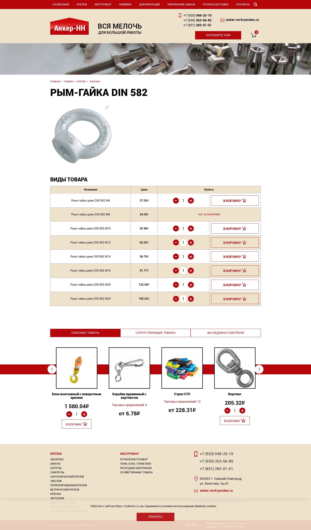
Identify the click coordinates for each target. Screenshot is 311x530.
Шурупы (56, 468)
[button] (81, 127)
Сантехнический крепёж (67, 476)
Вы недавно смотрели (225, 332)
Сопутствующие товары (155, 332)
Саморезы (57, 472)
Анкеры (55, 463)
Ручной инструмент (134, 459)
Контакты (243, 4)
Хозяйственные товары (136, 472)
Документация (149, 4)
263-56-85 (197, 20)
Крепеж (82, 4)
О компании (60, 4)
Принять (155, 516)
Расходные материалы (136, 468)
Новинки (125, 4)
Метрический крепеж (64, 489)
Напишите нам (218, 35)
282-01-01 (197, 25)
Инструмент (103, 4)
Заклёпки (57, 459)
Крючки (55, 494)
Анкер (69, 26)
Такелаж (56, 481)
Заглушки (57, 498)
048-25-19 (197, 15)
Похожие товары (85, 332)
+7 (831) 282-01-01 (216, 469)
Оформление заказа (181, 4)
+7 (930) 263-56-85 (216, 461)
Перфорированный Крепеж (68, 485)
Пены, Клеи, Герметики (135, 463)
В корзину (232, 201)
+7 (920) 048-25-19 (216, 454)
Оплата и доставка (216, 4)
